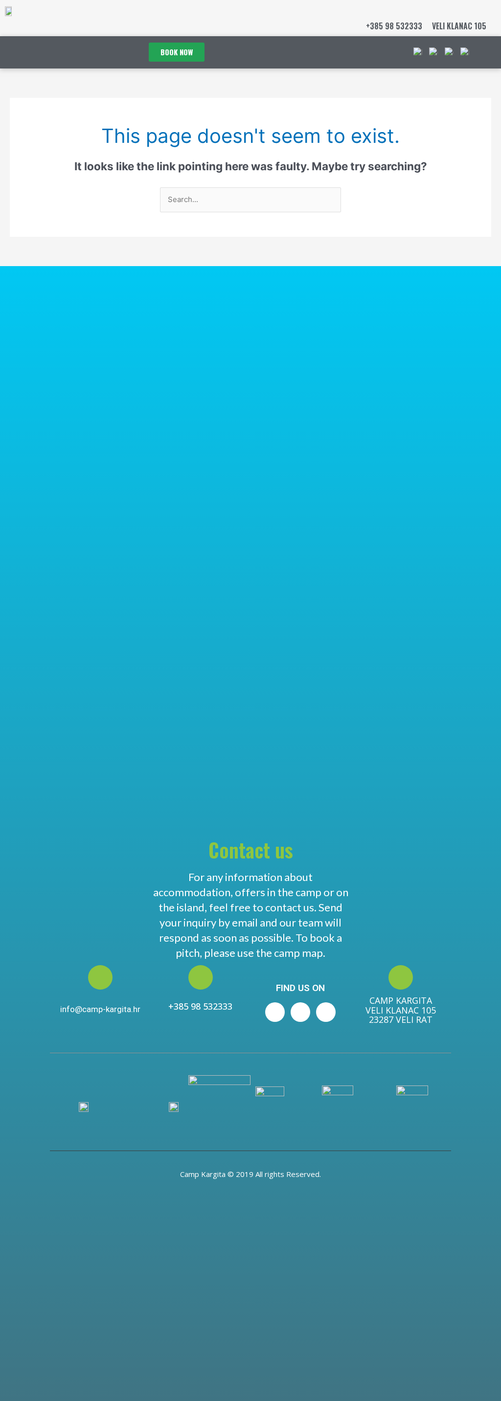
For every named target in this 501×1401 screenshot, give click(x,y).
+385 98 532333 (394, 26)
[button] (484, 52)
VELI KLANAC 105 (459, 26)
